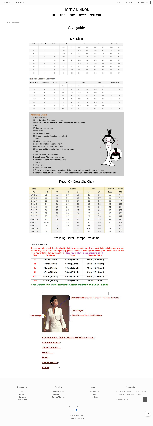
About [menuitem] (72, 15)
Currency (16, 2)
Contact (22, 394)
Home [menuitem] (54, 15)
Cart (144, 2)
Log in (119, 2)
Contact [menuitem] (82, 15)
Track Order (22, 400)
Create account (129, 2)
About (22, 392)
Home (8, 22)
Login (95, 394)
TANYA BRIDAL (76, 9)
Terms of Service (58, 397)
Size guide (22, 397)
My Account (94, 392)
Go (145, 399)
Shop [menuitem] (62, 15)
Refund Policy (58, 394)
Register (94, 397)
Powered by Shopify (76, 418)
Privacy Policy (58, 392)
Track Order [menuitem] (95, 15)
